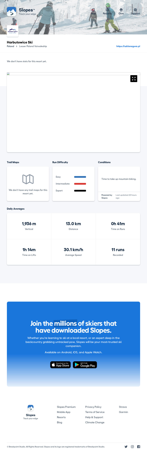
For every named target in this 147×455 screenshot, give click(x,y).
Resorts (107, 13)
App (93, 13)
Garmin (123, 412)
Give (121, 13)
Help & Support (94, 417)
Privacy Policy (93, 407)
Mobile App (63, 412)
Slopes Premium (66, 407)
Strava (123, 407)
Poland (10, 46)
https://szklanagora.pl (128, 46)
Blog (59, 422)
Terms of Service (95, 412)
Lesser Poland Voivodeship (33, 46)
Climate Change (94, 422)
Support (135, 13)
